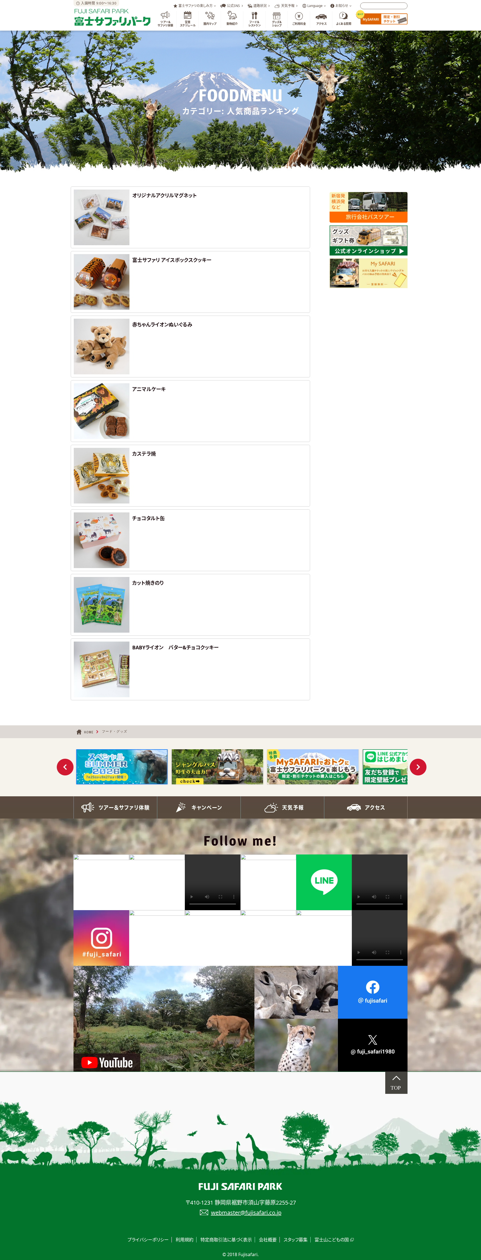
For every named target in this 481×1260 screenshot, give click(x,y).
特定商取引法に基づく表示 (226, 1239)
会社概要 (268, 1239)
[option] (122, 766)
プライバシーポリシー (148, 1239)
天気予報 (282, 807)
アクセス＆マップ (366, 807)
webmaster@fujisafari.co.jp (246, 1212)
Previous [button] (65, 767)
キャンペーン (198, 807)
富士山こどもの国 (332, 1239)
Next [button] (418, 767)
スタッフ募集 (296, 1239)
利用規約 (184, 1239)
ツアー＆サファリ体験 (115, 807)
